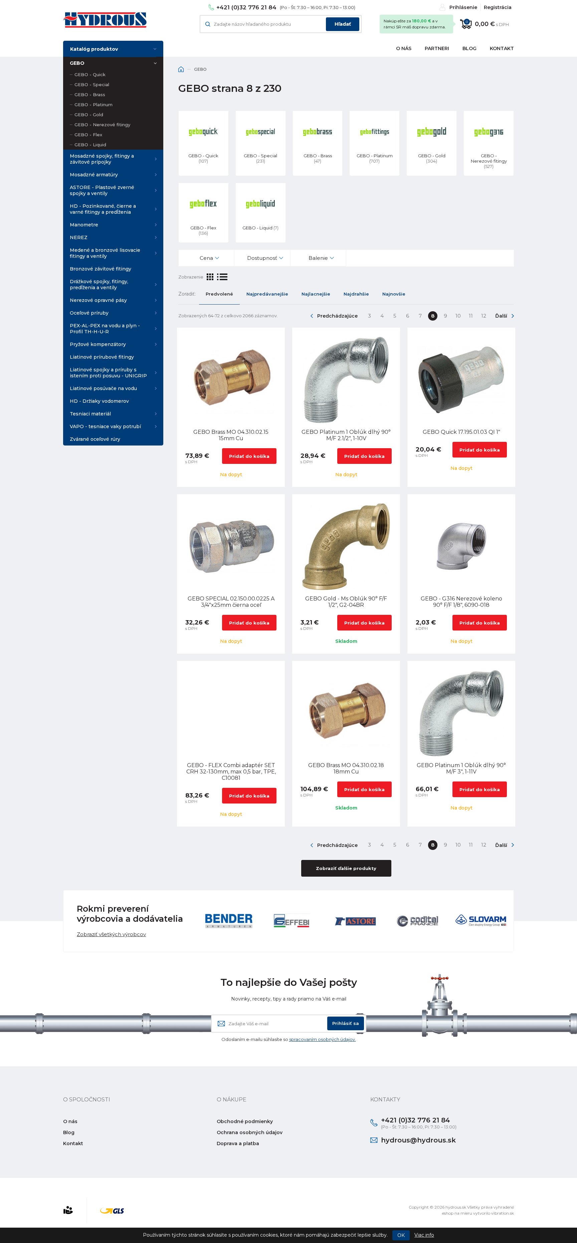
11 (471, 316)
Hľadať (343, 24)
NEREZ (78, 237)
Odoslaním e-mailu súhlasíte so (288, 1039)
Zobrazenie (190, 277)
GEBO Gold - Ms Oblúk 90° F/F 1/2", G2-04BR (346, 601)
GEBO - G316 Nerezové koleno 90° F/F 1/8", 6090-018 (461, 601)
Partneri (437, 48)
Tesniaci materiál (90, 414)
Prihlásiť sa (345, 1023)
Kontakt (502, 48)
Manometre (84, 225)
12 (483, 316)
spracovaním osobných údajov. (322, 1039)
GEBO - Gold (88, 114)
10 (458, 316)
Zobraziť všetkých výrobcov (111, 934)
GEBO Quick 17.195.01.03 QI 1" (461, 432)
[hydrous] (105, 20)
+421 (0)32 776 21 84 (246, 7)
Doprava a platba (238, 1143)
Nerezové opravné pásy (98, 300)
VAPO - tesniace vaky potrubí (105, 426)
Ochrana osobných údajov (249, 1132)
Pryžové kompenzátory (98, 344)
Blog (469, 48)
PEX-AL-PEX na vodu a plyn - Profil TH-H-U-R (105, 329)
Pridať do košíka (249, 456)
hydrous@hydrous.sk (418, 1140)
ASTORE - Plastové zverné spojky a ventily (102, 190)
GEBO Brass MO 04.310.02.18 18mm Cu (346, 768)
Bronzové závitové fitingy (100, 269)
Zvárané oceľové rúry (95, 439)
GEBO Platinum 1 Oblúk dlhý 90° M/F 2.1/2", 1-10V (346, 435)
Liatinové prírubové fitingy (102, 357)
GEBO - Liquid (90, 144)
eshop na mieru (457, 1213)
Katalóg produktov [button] (94, 49)
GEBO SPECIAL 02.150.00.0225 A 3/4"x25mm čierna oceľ (231, 601)
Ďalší (501, 316)
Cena (206, 258)
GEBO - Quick (90, 74)
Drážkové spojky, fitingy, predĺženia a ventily (99, 285)
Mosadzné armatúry (94, 175)
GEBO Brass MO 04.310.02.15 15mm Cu (230, 435)
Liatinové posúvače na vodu (103, 388)
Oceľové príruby (89, 313)
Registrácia (498, 7)
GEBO (77, 63)
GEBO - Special (91, 84)
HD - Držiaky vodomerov (99, 401)
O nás (403, 48)
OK (401, 1235)
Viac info (424, 1235)
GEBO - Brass (89, 94)
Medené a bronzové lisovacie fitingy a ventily (105, 253)
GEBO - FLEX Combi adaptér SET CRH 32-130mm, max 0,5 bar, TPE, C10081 (231, 771)
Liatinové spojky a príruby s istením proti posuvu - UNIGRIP (108, 373)
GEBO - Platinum (93, 104)
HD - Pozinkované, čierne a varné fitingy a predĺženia (103, 209)
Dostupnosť (262, 258)
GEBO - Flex (88, 134)
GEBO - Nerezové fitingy (102, 124)
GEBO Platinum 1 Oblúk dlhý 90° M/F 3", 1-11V (461, 768)
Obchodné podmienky (245, 1121)
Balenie (318, 258)
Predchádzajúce (337, 316)
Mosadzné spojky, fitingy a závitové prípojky (102, 159)
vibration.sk (502, 1213)
